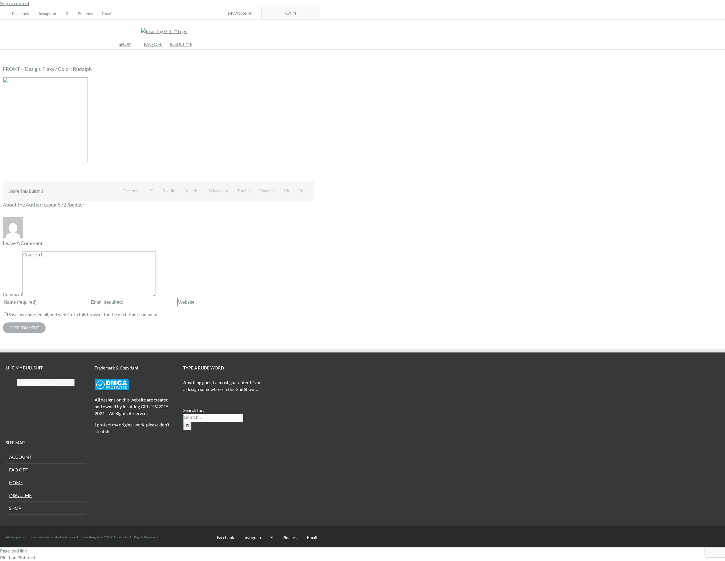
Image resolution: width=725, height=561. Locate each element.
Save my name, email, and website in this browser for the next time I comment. (83, 314)
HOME (16, 482)
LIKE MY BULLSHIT (24, 367)
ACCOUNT (20, 457)
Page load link (13, 550)
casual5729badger (64, 204)
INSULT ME (20, 495)
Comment (12, 294)
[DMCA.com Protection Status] (112, 388)
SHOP (15, 508)
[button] (201, 43)
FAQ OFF (18, 469)
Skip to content (14, 3)
